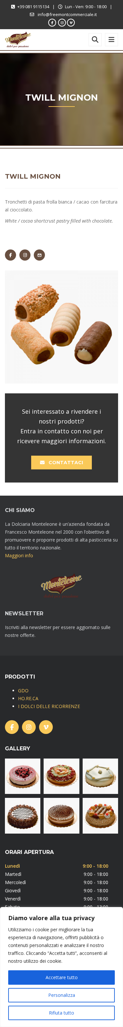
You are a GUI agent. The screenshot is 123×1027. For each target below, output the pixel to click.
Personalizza (61, 995)
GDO (23, 690)
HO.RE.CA (28, 698)
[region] (61, 967)
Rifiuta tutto (61, 1013)
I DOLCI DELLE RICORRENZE (49, 706)
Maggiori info (19, 555)
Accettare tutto (62, 977)
